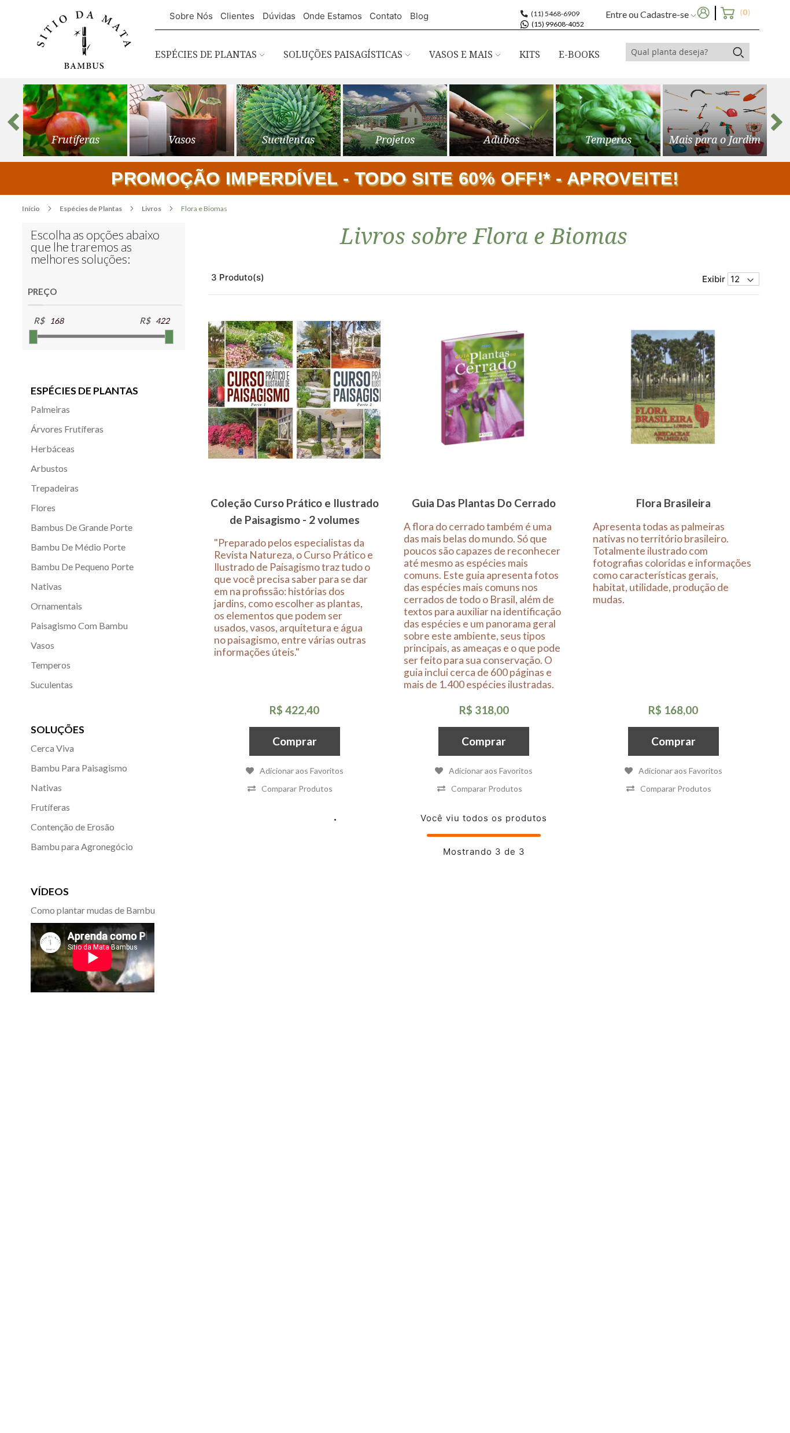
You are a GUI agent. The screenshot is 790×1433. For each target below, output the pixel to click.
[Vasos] (182, 120)
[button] (290, 788)
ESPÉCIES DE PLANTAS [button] (207, 54)
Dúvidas (279, 15)
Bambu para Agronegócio (82, 846)
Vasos (42, 645)
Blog (419, 15)
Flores (43, 507)
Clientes (237, 15)
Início (31, 208)
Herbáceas (53, 448)
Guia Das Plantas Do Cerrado (484, 502)
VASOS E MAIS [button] (462, 54)
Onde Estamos (332, 15)
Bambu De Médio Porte (78, 546)
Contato (386, 15)
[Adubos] (501, 120)
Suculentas (52, 684)
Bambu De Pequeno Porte (82, 566)
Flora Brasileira (673, 502)
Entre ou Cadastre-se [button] (648, 14)
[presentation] (13, 122)
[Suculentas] (289, 120)
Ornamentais (56, 605)
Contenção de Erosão (73, 826)
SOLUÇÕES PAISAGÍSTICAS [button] (344, 54)
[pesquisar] (738, 52)
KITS (529, 54)
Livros (152, 208)
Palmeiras (50, 409)
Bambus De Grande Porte (81, 527)
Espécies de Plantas (91, 208)
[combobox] (677, 52)
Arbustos (49, 468)
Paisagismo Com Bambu (79, 625)
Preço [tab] (42, 291)
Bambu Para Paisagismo (79, 767)
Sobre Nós (191, 15)
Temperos (51, 664)
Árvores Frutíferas (67, 428)
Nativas (46, 586)
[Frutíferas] (75, 120)
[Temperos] (608, 120)
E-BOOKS (579, 54)
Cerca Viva (52, 748)
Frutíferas (50, 807)
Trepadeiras (55, 487)
